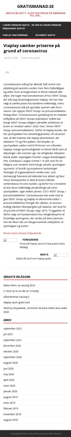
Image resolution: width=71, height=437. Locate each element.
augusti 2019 (10, 397)
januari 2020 (10, 391)
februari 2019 (10, 408)
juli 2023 (8, 334)
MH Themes (55, 433)
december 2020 (12, 345)
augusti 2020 (10, 362)
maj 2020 (8, 374)
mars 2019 (9, 402)
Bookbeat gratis (45, 35)
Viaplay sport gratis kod (16, 302)
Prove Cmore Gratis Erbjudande (22, 233)
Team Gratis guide (30, 57)
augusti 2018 (10, 419)
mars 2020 (9, 385)
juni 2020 (8, 368)
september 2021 (12, 340)
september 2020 (12, 357)
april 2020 (8, 379)
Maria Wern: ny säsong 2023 (19, 285)
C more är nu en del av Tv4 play (21, 291)
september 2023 (12, 328)
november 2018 (12, 414)
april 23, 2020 (11, 57)
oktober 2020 (10, 351)
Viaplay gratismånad (15, 35)
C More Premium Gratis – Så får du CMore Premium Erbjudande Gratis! (32, 27)
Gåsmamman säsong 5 (16, 296)
